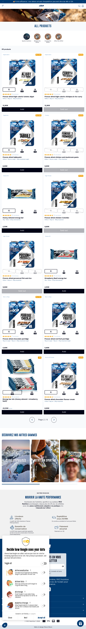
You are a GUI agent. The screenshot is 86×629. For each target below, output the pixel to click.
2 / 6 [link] (45, 420)
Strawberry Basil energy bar (56, 278)
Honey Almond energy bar (13, 218)
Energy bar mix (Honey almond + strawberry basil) (20, 400)
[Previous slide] (4, 462)
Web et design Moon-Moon (43, 627)
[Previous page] (32, 420)
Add (22, 109)
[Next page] (54, 420)
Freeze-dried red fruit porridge (57, 339)
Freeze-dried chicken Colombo (57, 218)
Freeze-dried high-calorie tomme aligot (18, 97)
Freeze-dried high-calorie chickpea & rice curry (63, 97)
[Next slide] (83, 1)
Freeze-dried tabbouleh (12, 157)
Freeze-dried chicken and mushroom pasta (61, 157)
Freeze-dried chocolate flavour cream (60, 399)
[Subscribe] (62, 566)
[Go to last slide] (2, 1)
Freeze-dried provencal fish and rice (17, 278)
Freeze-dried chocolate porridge (16, 339)
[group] (27, 38)
